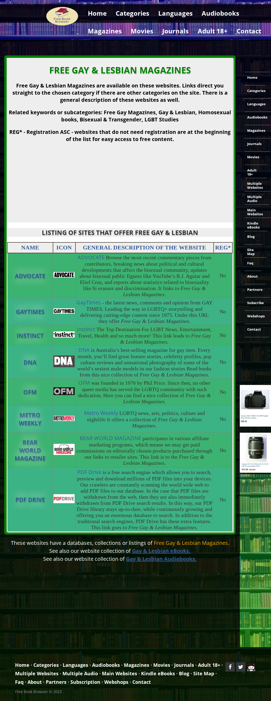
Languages (175, 13)
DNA (30, 362)
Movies (142, 31)
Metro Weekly (30, 419)
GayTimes (30, 312)
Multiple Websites (255, 185)
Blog (251, 236)
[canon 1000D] (255, 425)
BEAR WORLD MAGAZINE (30, 450)
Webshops (256, 316)
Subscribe (255, 302)
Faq (250, 263)
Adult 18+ (213, 31)
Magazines (105, 31)
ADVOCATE (30, 276)
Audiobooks (220, 13)
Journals (175, 31)
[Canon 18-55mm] (255, 471)
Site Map (251, 251)
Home (97, 13)
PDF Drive (30, 499)
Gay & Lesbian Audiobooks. (161, 558)
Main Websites (255, 212)
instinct (30, 335)
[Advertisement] (135, 46)
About (252, 276)
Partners (254, 289)
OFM (30, 392)
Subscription (85, 682)
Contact (249, 31)
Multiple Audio (254, 198)
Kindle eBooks (253, 225)
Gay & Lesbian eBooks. (161, 550)
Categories (132, 13)
